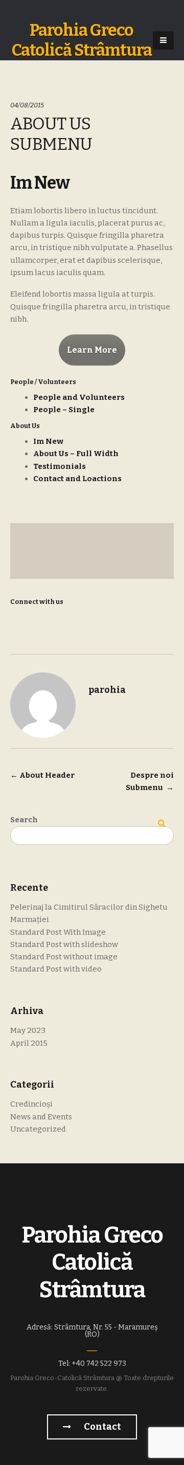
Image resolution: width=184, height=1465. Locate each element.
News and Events (41, 1116)
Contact (101, 1426)
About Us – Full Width (76, 453)
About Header (42, 775)
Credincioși (31, 1104)
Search (24, 819)
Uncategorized (38, 1129)
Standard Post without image (64, 956)
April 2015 (29, 1043)
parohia (107, 689)
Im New (48, 441)
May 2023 (27, 1030)
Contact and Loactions (77, 478)
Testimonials (59, 466)
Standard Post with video (56, 969)
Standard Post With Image (58, 932)
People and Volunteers (79, 397)
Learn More (92, 350)
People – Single (64, 409)
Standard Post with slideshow (64, 944)
